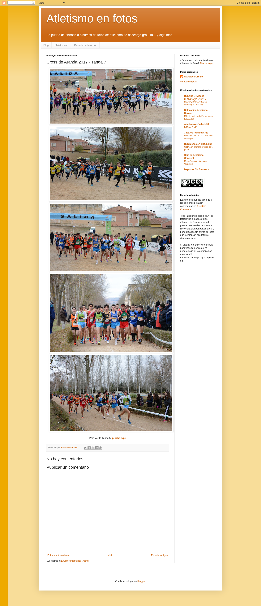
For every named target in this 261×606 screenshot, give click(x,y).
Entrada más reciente (58, 555)
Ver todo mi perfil (189, 81)
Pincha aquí (206, 63)
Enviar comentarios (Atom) (75, 561)
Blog (46, 45)
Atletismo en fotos (91, 18)
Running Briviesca (194, 96)
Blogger (141, 581)
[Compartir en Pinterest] (100, 448)
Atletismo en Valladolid (196, 124)
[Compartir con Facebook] (97, 448)
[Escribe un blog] (89, 448)
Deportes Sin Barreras (196, 169)
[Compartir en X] (93, 448)
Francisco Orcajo (193, 76)
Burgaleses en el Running (198, 144)
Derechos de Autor (85, 45)
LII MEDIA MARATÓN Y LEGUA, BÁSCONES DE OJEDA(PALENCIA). (195, 102)
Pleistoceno (61, 45)
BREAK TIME (190, 127)
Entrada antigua (159, 555)
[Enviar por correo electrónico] (86, 448)
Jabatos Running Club (196, 132)
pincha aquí (119, 438)
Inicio (110, 555)
